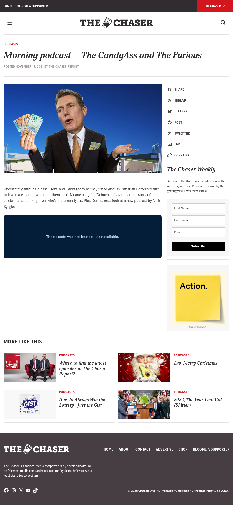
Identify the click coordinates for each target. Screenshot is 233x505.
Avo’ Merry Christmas (195, 363)
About (124, 449)
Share (179, 89)
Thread (180, 100)
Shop (183, 449)
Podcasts (11, 44)
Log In (8, 6)
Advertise (164, 449)
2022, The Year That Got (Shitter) (198, 402)
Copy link (182, 155)
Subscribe (198, 246)
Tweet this (182, 133)
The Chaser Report (64, 66)
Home (108, 449)
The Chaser (213, 6)
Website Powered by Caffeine (183, 490)
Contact (142, 449)
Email (178, 144)
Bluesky (180, 111)
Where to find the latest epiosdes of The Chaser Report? (82, 368)
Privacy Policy (217, 490)
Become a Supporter (32, 6)
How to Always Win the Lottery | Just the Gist (82, 402)
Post (178, 122)
